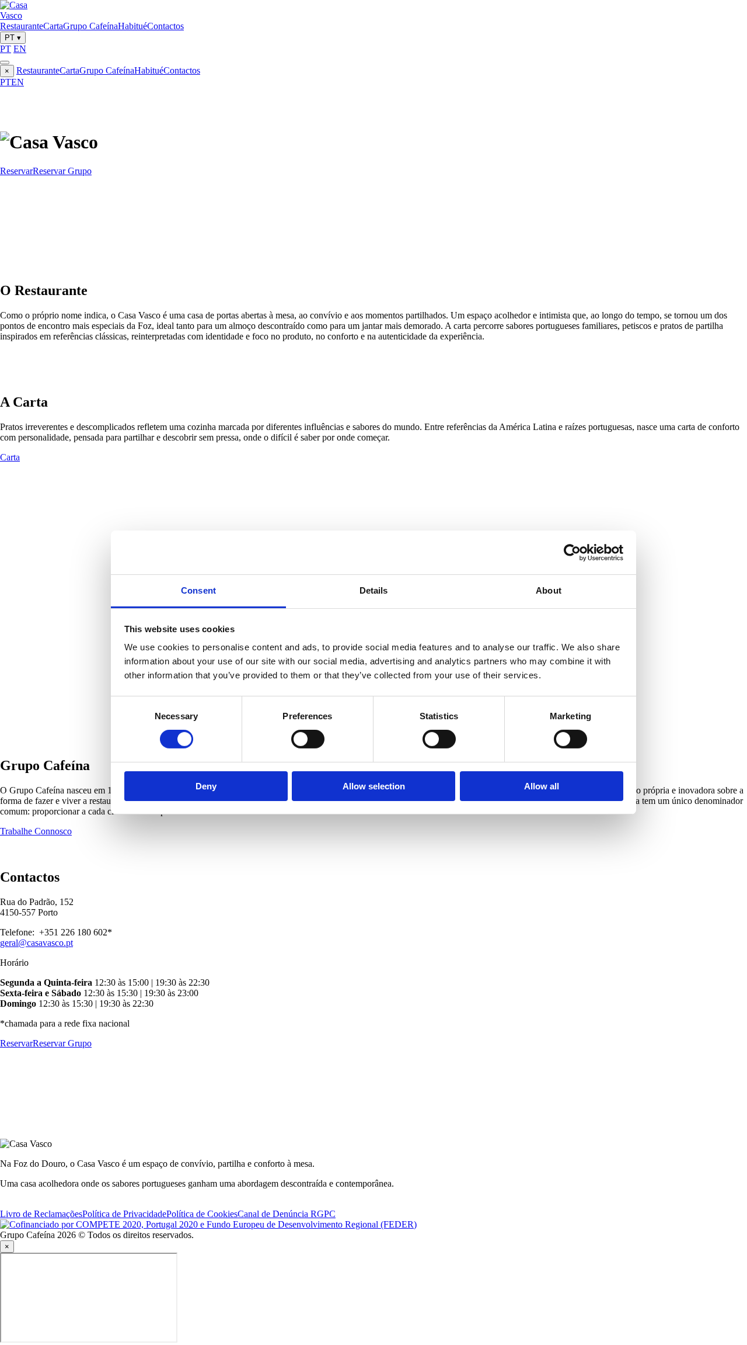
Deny (206, 786)
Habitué (132, 26)
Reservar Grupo (62, 171)
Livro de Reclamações (41, 1214)
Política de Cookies (202, 1214)
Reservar (16, 171)
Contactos (165, 26)
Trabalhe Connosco (36, 831)
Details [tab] (373, 590)
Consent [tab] (198, 590)
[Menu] (4, 62)
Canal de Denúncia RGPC (287, 1214)
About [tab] (548, 590)
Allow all (541, 786)
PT (13, 37)
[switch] (307, 739)
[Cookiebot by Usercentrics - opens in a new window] (572, 552)
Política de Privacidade (124, 1214)
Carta (53, 26)
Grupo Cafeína (90, 26)
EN (19, 49)
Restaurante (21, 26)
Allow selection (374, 786)
